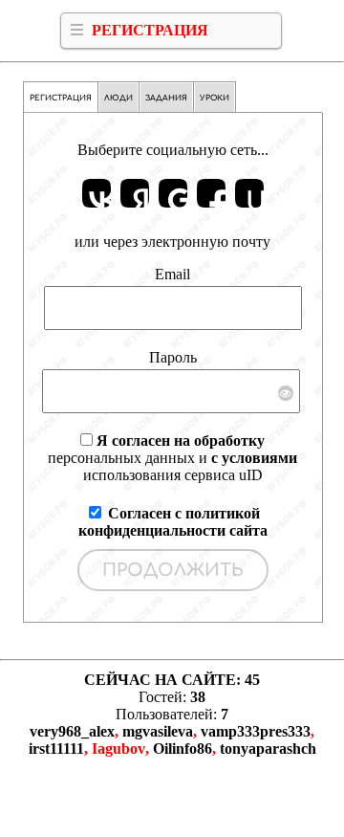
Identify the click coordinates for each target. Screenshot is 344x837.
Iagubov (118, 748)
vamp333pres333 (256, 731)
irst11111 (56, 748)
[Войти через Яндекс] (134, 193)
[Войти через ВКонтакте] (96, 193)
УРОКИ (214, 98)
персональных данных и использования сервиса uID (172, 457)
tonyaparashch (268, 748)
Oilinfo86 (182, 748)
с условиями (254, 458)
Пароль (173, 357)
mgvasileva (157, 731)
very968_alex (72, 731)
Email (172, 274)
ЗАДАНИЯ (166, 98)
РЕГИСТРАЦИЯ (150, 30)
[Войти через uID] (249, 193)
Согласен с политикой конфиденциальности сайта (173, 522)
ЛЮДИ (118, 98)
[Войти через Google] (173, 193)
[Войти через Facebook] (211, 193)
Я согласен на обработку (181, 440)
